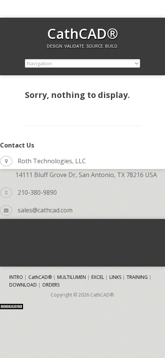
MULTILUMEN (71, 277)
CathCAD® (82, 33)
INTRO (16, 277)
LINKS (115, 277)
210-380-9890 (37, 192)
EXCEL (97, 277)
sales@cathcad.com (45, 210)
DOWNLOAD (23, 285)
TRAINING (137, 277)
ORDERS (50, 285)
